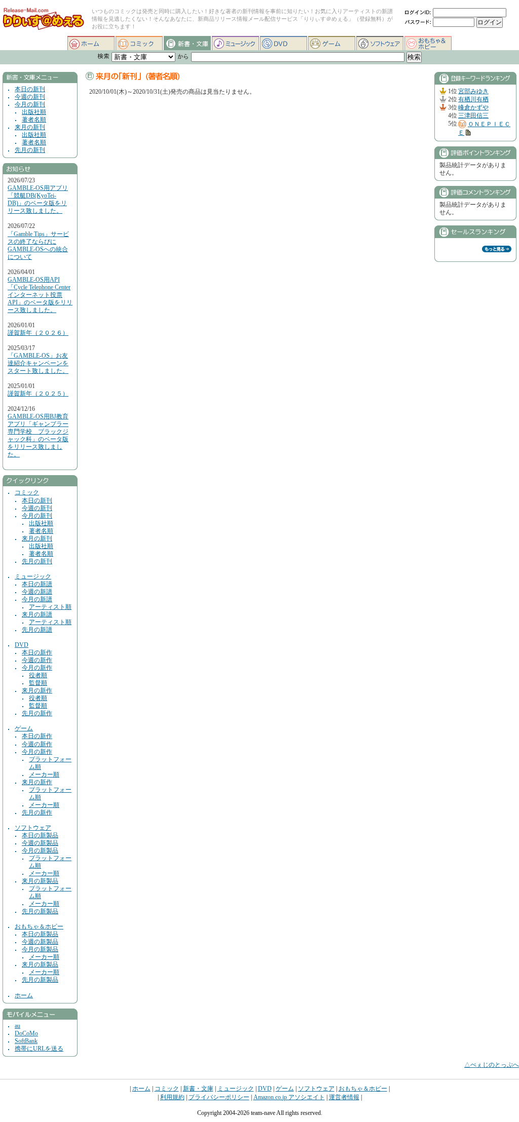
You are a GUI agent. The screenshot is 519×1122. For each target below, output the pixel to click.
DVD (283, 43)
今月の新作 (37, 668)
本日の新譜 (37, 584)
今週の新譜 (37, 592)
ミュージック (235, 43)
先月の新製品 (40, 911)
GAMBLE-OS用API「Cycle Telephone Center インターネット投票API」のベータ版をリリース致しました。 (40, 295)
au (17, 1026)
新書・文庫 (187, 43)
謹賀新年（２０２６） (38, 333)
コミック (139, 43)
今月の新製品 (40, 850)
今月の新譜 (37, 599)
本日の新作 (37, 652)
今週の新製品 (40, 843)
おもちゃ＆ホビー (428, 43)
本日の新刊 (30, 89)
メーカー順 (44, 774)
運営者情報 (344, 1097)
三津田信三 (473, 115)
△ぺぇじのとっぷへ (491, 1065)
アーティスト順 (50, 607)
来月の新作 (37, 690)
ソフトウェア (379, 43)
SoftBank (26, 1041)
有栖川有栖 (473, 99)
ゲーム (331, 43)
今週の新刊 (30, 97)
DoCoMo (26, 1033)
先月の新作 (37, 713)
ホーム (91, 43)
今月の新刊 (30, 104)
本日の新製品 (40, 835)
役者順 (38, 675)
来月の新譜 (37, 614)
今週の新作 (37, 660)
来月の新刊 (30, 127)
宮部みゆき (473, 91)
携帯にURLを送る (39, 1049)
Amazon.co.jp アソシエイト (289, 1097)
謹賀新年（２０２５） (38, 394)
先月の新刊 (30, 150)
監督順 (38, 683)
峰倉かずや (473, 107)
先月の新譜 (37, 630)
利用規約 (172, 1097)
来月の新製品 (40, 881)
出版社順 (34, 112)
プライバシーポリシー (219, 1097)
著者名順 (34, 120)
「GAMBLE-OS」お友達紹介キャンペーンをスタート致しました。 (38, 363)
